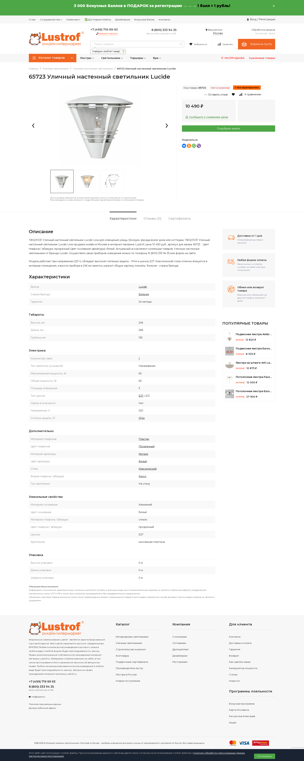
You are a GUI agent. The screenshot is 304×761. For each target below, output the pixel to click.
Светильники (111, 58)
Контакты (164, 19)
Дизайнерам (122, 19)
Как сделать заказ (240, 661)
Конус (142, 476)
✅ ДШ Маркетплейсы (98, 19)
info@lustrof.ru (38, 697)
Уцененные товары (262, 58)
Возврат (234, 655)
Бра (156, 58)
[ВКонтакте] (184, 146)
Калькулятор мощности (243, 668)
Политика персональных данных (45, 704)
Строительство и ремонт (131, 649)
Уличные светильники (55, 69)
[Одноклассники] (189, 146)
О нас (32, 19)
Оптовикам (179, 643)
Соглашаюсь (265, 756)
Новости (234, 680)
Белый (143, 461)
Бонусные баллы (144, 19)
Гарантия (234, 649)
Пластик (144, 439)
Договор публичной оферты (42, 708)
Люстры (86, 58)
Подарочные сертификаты (132, 661)
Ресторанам (179, 661)
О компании (179, 636)
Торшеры (137, 58)
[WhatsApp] (194, 146)
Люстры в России (126, 674)
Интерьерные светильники (132, 636)
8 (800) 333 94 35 (164, 30)
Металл (143, 454)
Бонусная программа (242, 703)
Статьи (233, 674)
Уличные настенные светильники (93, 69)
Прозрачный (146, 446)
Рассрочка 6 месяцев (242, 716)
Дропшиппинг (180, 649)
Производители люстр (129, 668)
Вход (253, 19)
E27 (141, 395)
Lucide (143, 286)
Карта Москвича (239, 709)
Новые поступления (128, 680)
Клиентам (72, 19)
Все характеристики (248, 87)
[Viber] (199, 146)
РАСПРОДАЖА (234, 58)
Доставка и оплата (240, 643)
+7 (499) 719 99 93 (42, 681)
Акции (232, 722)
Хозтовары (122, 655)
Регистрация (267, 19)
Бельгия (144, 294)
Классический (148, 468)
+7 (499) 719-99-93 (104, 29)
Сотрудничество (50, 19)
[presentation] (33, 125)
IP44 (142, 418)
